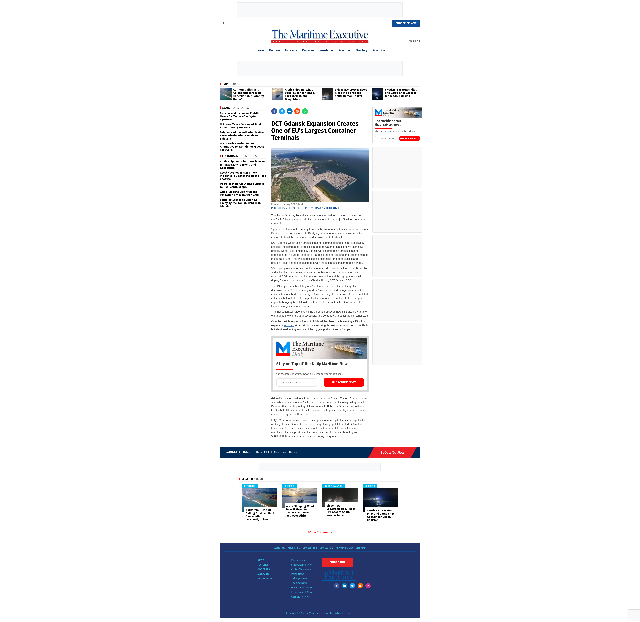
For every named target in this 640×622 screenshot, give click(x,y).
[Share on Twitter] (282, 111)
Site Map (361, 548)
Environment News (302, 592)
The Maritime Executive (325, 208)
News (261, 560)
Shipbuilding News (302, 564)
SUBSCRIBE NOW (406, 23)
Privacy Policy (344, 548)
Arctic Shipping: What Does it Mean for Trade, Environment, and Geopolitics (300, 94)
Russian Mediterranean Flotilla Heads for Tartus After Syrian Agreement (240, 116)
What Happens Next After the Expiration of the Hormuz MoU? (240, 193)
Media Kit (414, 40)
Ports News (297, 573)
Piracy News (298, 560)
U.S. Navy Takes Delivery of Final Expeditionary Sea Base (240, 126)
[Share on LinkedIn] (290, 111)
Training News (299, 582)
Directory (361, 50)
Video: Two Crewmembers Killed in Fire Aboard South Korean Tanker (351, 93)
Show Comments (320, 532)
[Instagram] (368, 585)
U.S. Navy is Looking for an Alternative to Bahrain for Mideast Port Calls (242, 146)
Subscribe (378, 50)
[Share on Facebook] (274, 111)
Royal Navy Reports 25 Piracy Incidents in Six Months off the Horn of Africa (243, 176)
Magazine (308, 50)
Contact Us (326, 548)
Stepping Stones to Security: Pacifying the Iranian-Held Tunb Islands (240, 203)
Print (259, 452)
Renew (293, 452)
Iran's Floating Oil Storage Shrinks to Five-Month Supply (242, 185)
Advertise (344, 50)
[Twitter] (352, 585)
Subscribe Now (344, 382)
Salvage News (299, 578)
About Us (279, 548)
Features (274, 50)
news (261, 50)
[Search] (223, 24)
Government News (301, 587)
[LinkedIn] (344, 585)
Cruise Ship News (301, 569)
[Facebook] (337, 585)
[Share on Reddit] (297, 111)
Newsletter (327, 50)
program (289, 325)
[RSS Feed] (360, 585)
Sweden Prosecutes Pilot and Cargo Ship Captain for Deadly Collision (401, 93)
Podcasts (291, 50)
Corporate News (300, 596)
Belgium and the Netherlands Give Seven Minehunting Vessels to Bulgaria (242, 135)
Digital (268, 452)
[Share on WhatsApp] (305, 111)
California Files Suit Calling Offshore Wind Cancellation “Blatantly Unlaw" (248, 94)
